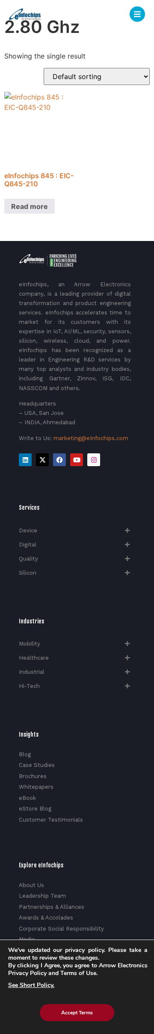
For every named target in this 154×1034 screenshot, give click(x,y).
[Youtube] (76, 459)
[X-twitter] (42, 459)
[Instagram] (93, 459)
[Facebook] (59, 459)
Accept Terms (77, 1012)
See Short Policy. (31, 985)
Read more (29, 206)
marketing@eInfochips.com (90, 438)
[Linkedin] (25, 459)
